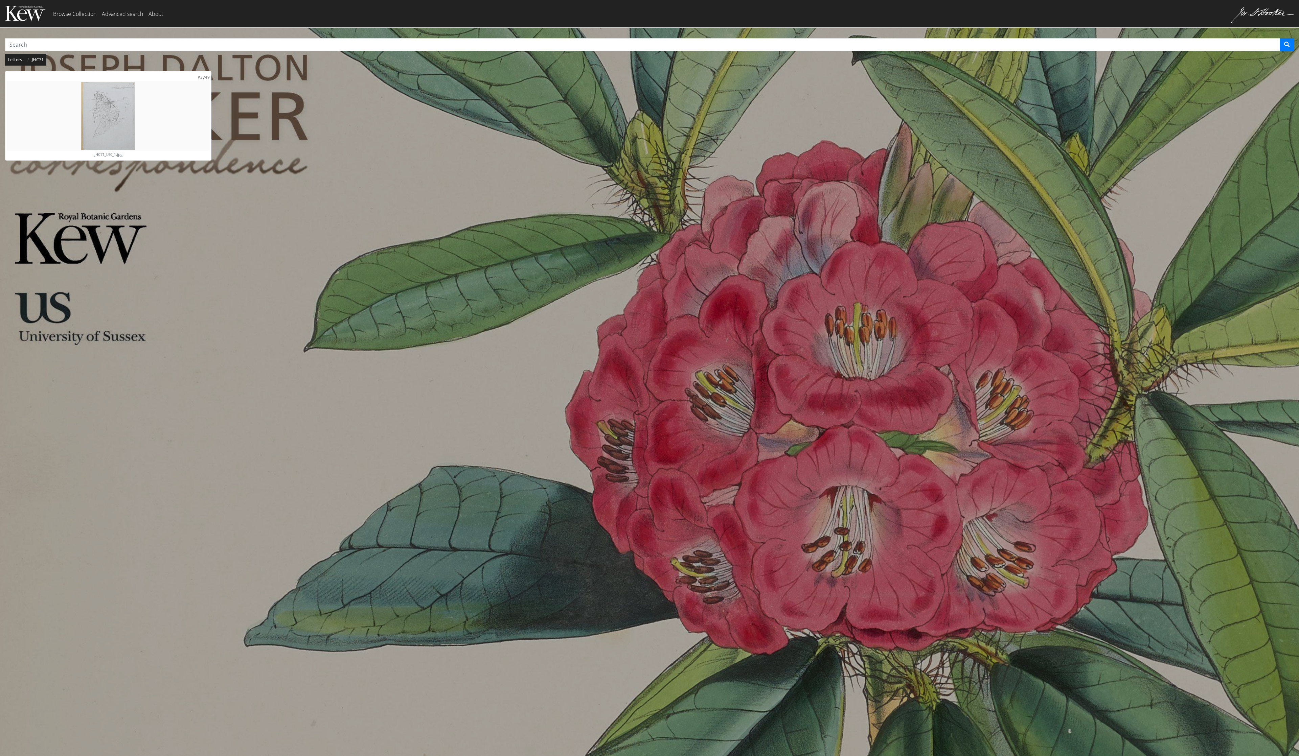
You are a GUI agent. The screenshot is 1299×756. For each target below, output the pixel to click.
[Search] (1287, 44)
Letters (15, 59)
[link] (204, 77)
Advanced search (122, 14)
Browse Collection (74, 14)
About (156, 14)
